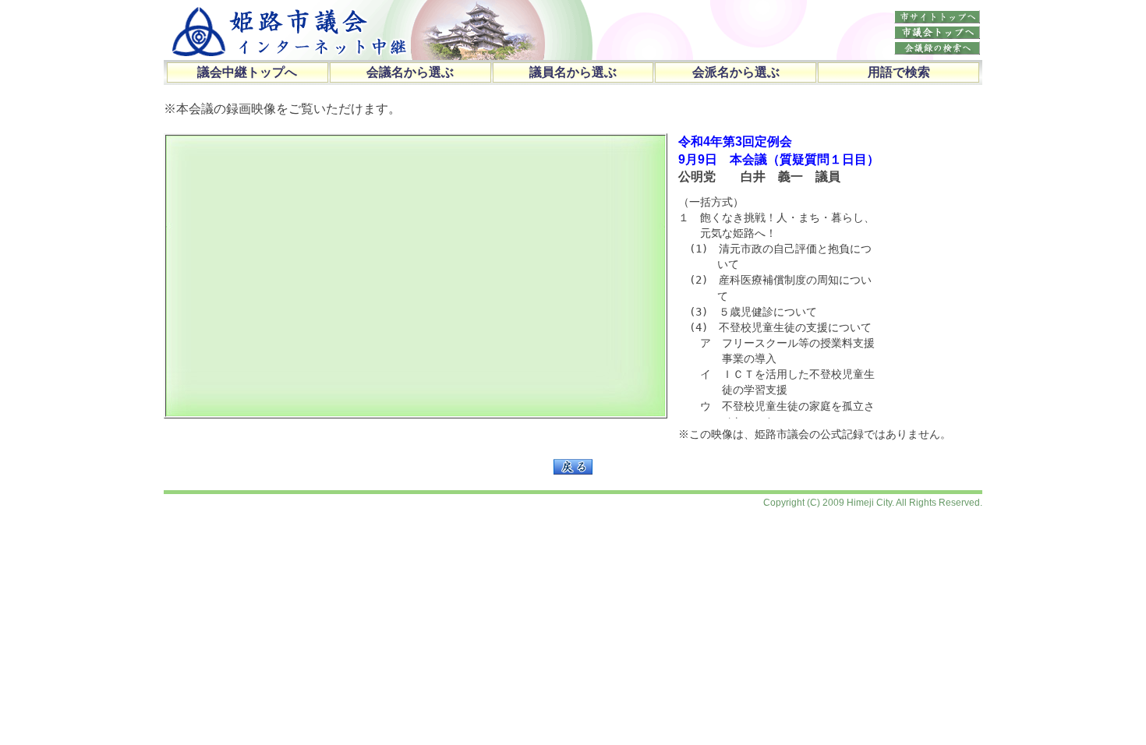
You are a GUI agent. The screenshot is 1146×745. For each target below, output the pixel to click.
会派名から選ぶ (736, 72)
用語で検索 (899, 72)
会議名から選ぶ (410, 72)
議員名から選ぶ (573, 72)
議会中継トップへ (247, 72)
